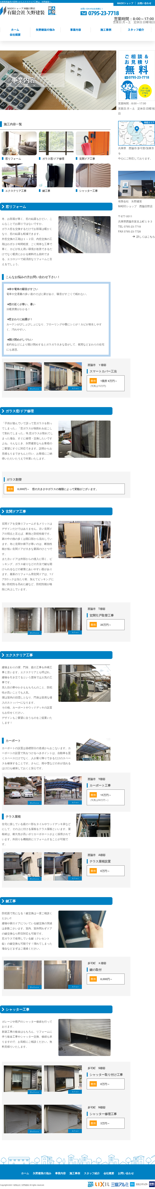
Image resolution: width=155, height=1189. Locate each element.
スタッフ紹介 (92, 1173)
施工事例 (75, 1173)
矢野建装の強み (42, 1173)
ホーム (25, 1173)
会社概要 (109, 1173)
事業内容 (60, 1173)
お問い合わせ (126, 1173)
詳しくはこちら (145, 236)
